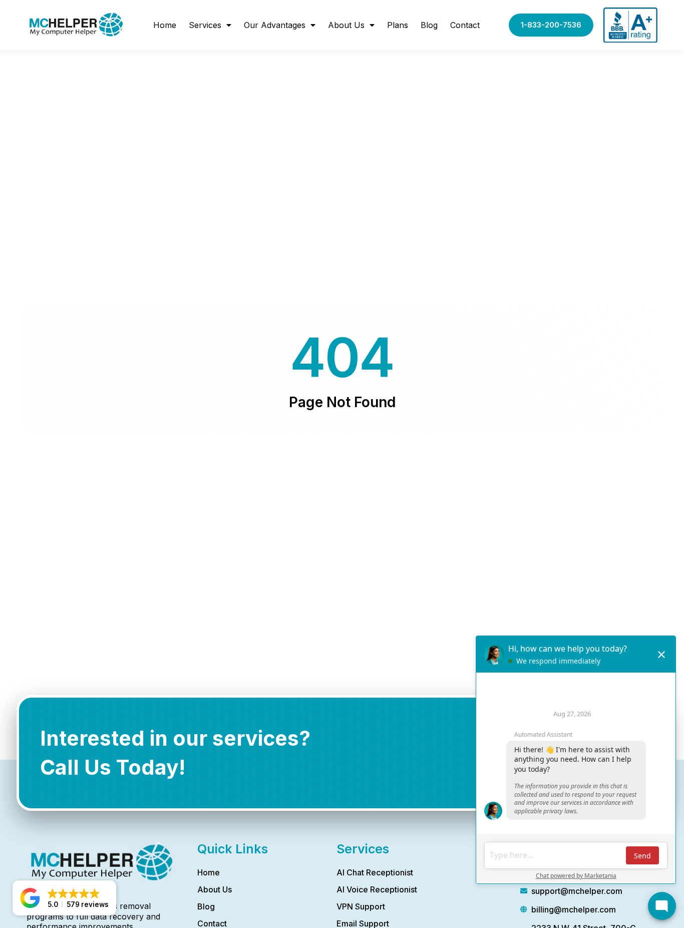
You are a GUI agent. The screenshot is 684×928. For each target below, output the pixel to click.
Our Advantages (274, 25)
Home (164, 25)
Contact (465, 25)
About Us (346, 25)
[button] (64, 897)
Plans (397, 25)
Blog (429, 25)
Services (205, 25)
